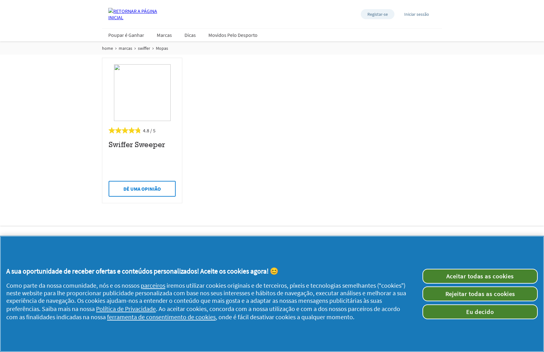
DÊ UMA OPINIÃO (142, 189)
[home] (133, 14)
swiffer (144, 48)
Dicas (190, 35)
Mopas (162, 48)
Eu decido (480, 311)
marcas (125, 48)
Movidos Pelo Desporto (233, 35)
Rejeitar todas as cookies (480, 293)
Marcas (164, 35)
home (107, 48)
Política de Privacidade (126, 309)
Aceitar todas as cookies (480, 276)
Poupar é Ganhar (126, 35)
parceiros (153, 285)
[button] (377, 14)
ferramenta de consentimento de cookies (161, 317)
